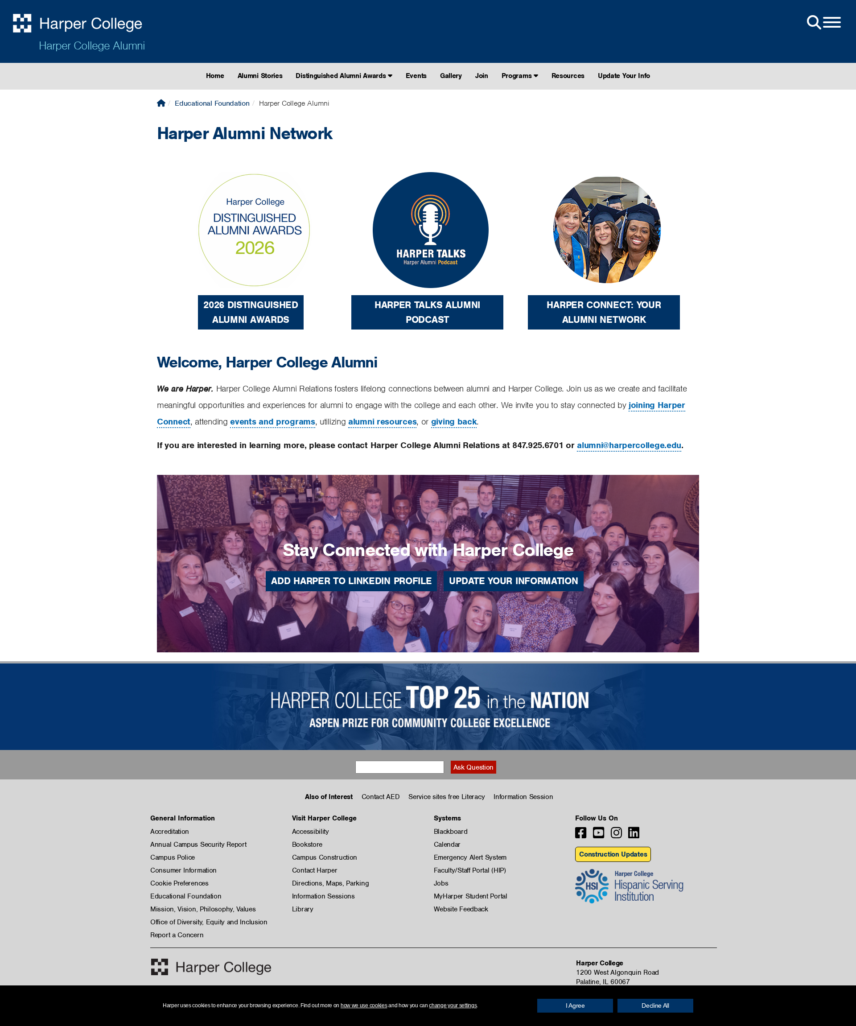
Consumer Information (183, 870)
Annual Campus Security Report (198, 844)
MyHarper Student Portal (470, 896)
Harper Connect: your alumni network (604, 312)
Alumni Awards (250, 319)
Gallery (451, 75)
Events (416, 75)
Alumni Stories (260, 75)
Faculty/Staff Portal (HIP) (470, 870)
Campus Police (172, 857)
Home (215, 75)
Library (302, 909)
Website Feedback (461, 909)
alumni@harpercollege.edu (629, 445)
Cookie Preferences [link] (179, 883)
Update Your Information (513, 581)
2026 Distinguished (250, 305)
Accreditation (169, 831)
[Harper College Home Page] (161, 103)
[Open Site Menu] (823, 22)
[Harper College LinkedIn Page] (633, 835)
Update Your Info (624, 75)
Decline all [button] (655, 1005)
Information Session (523, 796)
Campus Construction (324, 857)
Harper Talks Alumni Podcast (427, 312)
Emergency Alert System (470, 857)
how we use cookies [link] (364, 1005)
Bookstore (307, 844)
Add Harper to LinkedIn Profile (351, 581)
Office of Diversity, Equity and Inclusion (209, 922)
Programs (518, 75)
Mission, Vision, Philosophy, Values (203, 909)
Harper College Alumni (92, 45)
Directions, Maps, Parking (330, 883)
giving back (454, 421)
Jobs (441, 883)
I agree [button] (575, 1005)
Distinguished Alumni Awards (342, 75)
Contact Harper (314, 870)
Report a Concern (176, 935)
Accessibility (310, 831)
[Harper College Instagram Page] (616, 835)
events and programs (272, 421)
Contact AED (381, 796)
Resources (567, 75)
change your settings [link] (453, 1005)
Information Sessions (323, 896)
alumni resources (382, 421)
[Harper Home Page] (211, 967)
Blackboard (451, 831)
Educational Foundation (212, 103)
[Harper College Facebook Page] (580, 835)
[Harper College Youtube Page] (598, 835)
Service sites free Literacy (446, 796)
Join (481, 75)
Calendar (447, 844)
